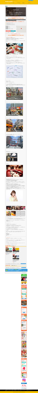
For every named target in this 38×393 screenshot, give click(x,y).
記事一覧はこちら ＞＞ (25, 330)
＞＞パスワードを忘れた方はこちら (24, 311)
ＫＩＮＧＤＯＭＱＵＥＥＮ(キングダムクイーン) (10, 24)
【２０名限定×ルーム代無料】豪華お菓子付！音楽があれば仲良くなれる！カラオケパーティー (9, 253)
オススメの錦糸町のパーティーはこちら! (16, 18)
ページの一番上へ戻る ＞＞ (24, 272)
